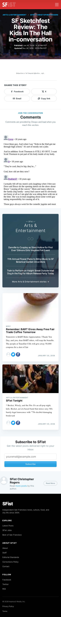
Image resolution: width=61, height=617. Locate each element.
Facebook (6, 580)
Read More (50, 483)
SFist (7, 503)
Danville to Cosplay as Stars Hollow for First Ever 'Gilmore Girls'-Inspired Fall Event (30, 249)
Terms (4, 611)
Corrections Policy (10, 562)
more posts (21, 485)
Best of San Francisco (12, 535)
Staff (4, 553)
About (5, 548)
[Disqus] (30, 170)
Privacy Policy (8, 606)
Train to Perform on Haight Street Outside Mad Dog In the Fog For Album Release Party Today (30, 272)
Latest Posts (7, 525)
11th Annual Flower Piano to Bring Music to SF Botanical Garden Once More (30, 260)
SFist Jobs (7, 530)
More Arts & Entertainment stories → (30, 281)
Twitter (5, 584)
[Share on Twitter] (13, 354)
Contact (5, 566)
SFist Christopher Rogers (44, 15)
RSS (4, 589)
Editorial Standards (10, 557)
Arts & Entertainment (15, 15)
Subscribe (30, 464)
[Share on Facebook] (18, 354)
